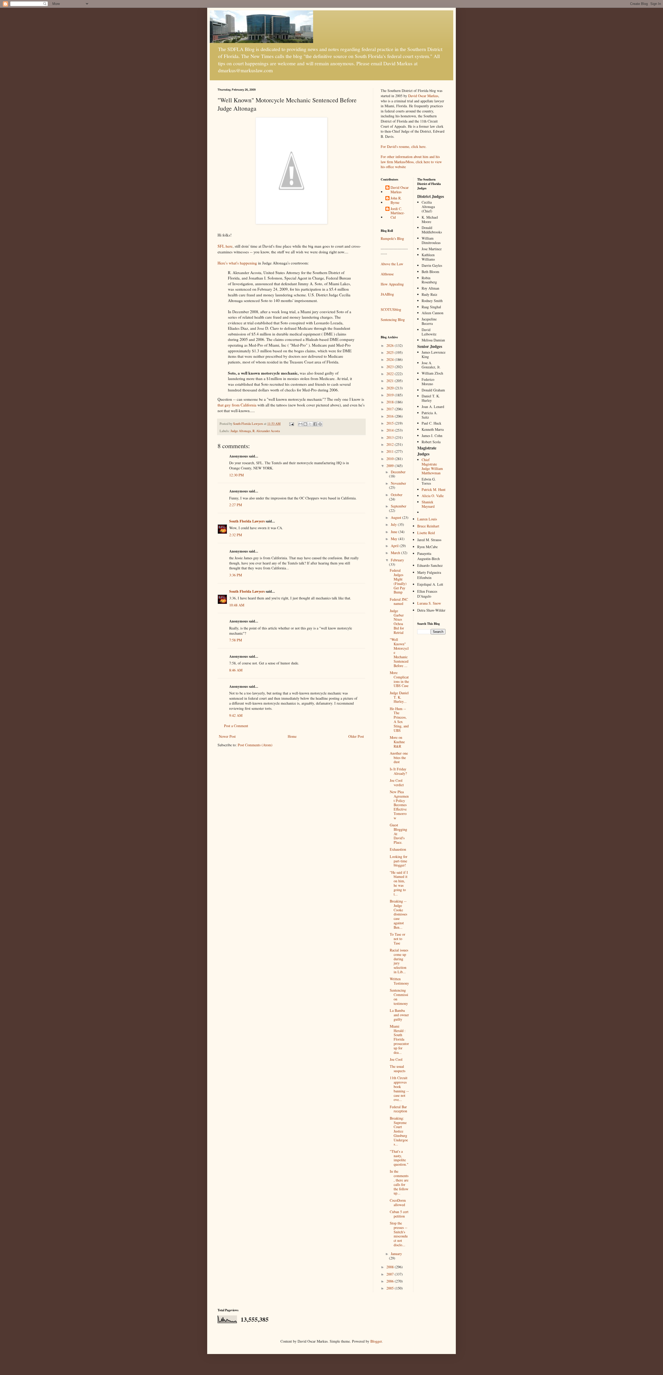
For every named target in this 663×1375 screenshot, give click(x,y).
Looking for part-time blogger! (398, 861)
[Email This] (300, 424)
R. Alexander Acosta (266, 431)
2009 (390, 465)
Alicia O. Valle (433, 495)
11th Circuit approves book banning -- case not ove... (399, 1088)
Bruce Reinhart (428, 526)
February (397, 559)
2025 (390, 352)
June (394, 531)
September (398, 506)
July (394, 524)
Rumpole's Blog (392, 238)
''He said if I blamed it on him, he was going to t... (399, 883)
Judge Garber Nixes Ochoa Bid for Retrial (397, 621)
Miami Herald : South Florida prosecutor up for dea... (399, 1039)
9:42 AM (235, 715)
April (395, 545)
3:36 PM (235, 574)
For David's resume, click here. (404, 146)
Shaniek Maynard (428, 504)
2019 (390, 394)
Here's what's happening (237, 263)
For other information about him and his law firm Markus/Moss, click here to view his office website (411, 161)
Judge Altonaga (240, 431)
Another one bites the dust (399, 757)
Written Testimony (399, 981)
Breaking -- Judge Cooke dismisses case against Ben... (398, 914)
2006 (390, 1281)
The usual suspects (397, 1068)
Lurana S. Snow (429, 603)
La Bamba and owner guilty (399, 1015)
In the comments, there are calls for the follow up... (399, 1182)
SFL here (225, 246)
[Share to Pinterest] (320, 424)
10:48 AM (236, 605)
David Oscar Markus (423, 95)
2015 (390, 423)
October (396, 494)
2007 (390, 1274)
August (396, 517)
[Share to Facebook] (315, 424)
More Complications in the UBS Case (399, 679)
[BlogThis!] (305, 424)
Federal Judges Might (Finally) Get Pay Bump (398, 581)
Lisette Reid (426, 532)
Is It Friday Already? (398, 771)
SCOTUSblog (391, 309)
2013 (390, 437)
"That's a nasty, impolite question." (399, 1158)
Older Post (356, 736)
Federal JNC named (399, 601)
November (398, 483)
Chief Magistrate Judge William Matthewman (432, 466)
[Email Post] (291, 423)
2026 (390, 345)
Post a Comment (236, 725)
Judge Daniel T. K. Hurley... (399, 697)
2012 (390, 444)
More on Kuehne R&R (397, 742)
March (396, 552)
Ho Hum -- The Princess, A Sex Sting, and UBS (399, 719)
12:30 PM (236, 474)
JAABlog (387, 294)
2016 (390, 416)
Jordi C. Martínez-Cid (398, 213)
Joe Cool (396, 1059)
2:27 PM (235, 504)
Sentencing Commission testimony (399, 997)
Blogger (376, 1341)
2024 (390, 359)
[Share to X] (310, 424)
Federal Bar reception (398, 1109)
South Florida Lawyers (247, 521)
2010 (390, 458)
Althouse (387, 273)
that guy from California (237, 404)
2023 (390, 366)
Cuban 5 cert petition (399, 1214)
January (396, 1253)
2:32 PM (235, 534)
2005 (390, 1288)
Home (292, 736)
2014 (390, 430)
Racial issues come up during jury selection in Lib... (399, 961)
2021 (390, 380)
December (398, 471)
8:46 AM (235, 670)
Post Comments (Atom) (255, 744)
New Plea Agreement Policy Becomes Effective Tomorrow (399, 804)
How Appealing (392, 284)
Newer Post (227, 736)
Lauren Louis (427, 519)
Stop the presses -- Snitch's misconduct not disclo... (399, 1234)
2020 (390, 387)
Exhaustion (398, 849)
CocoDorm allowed (398, 1202)
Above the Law (392, 263)
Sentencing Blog (393, 319)
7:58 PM (235, 640)
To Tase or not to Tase (397, 939)
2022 (390, 373)
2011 (390, 451)
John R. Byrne (396, 200)
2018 (390, 401)
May (394, 538)
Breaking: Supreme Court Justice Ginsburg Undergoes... (399, 1131)
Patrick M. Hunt (433, 489)
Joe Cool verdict (397, 782)
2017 (390, 408)
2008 (390, 1266)
